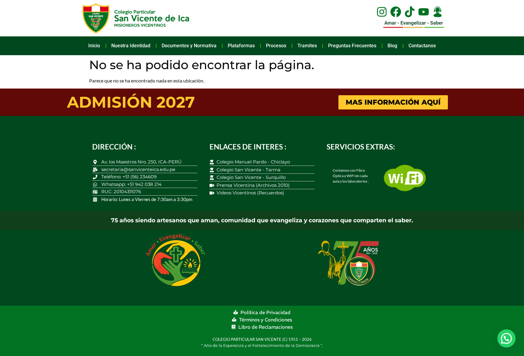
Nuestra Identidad (130, 46)
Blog (392, 46)
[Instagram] (381, 11)
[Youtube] (423, 11)
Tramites (307, 46)
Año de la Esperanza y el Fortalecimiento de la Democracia (262, 345)
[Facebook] (395, 11)
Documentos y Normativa (189, 46)
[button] (506, 338)
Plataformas (241, 46)
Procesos (276, 46)
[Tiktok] (409, 11)
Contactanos (422, 46)
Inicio (94, 46)
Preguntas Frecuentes (352, 46)
